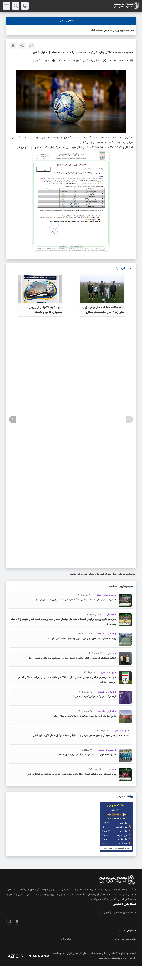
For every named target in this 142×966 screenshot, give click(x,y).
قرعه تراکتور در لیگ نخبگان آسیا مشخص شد (93, 697)
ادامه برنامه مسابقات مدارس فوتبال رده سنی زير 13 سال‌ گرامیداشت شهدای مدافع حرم (102, 312)
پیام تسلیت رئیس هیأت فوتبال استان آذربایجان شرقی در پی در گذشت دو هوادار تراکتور (72, 774)
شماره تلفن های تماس (125, 939)
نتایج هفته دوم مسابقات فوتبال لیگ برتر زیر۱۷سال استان (87, 755)
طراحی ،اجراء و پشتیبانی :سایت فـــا (117, 958)
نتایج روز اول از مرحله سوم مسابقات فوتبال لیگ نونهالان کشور (84, 716)
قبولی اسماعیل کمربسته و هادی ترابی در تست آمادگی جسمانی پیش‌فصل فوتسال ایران (71, 658)
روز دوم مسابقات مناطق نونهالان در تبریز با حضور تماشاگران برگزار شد (81, 638)
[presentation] (129, 419)
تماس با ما (66, 939)
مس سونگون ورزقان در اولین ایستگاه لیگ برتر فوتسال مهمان (102, 30)
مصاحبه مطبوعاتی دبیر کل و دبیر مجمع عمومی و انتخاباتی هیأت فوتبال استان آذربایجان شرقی (81, 735)
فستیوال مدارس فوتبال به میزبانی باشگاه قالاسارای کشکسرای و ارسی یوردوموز (76, 600)
